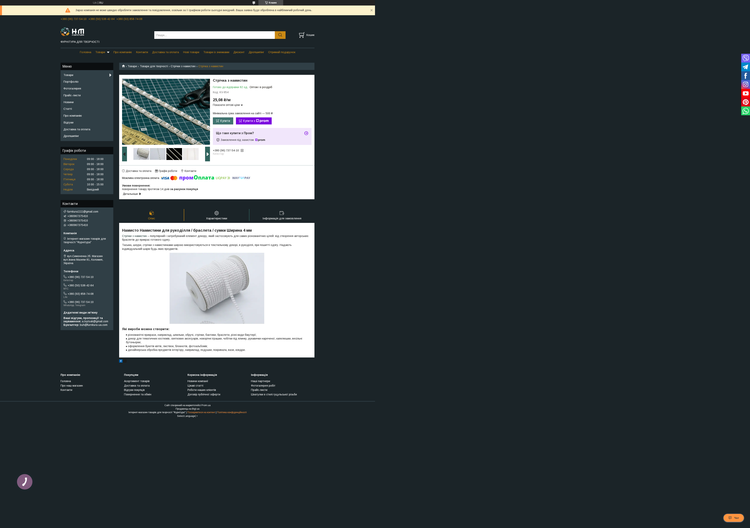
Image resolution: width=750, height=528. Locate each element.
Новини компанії (198, 381)
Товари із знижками (216, 52)
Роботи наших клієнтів (202, 389)
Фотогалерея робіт (263, 385)
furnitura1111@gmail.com (82, 211)
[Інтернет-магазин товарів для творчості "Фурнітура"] (105, 31)
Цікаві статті (195, 385)
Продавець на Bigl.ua (187, 408)
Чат (736, 517)
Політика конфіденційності (232, 412)
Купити (225, 120)
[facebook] (120, 361)
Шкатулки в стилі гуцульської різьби (274, 394)
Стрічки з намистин (183, 66)
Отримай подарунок (281, 52)
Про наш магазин (72, 385)
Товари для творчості (154, 66)
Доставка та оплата (165, 52)
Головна (85, 52)
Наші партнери (260, 381)
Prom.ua (206, 405)
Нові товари (191, 52)
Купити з (249, 120)
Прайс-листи (72, 95)
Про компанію (122, 52)
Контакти (142, 52)
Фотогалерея (72, 88)
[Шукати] (280, 35)
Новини (68, 102)
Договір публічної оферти (204, 394)
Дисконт (239, 52)
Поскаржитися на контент (201, 412)
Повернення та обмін (137, 394)
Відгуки (68, 122)
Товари (100, 52)
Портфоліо (71, 81)
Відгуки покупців (134, 389)
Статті (67, 108)
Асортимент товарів (137, 381)
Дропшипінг (256, 52)
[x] (125, 361)
